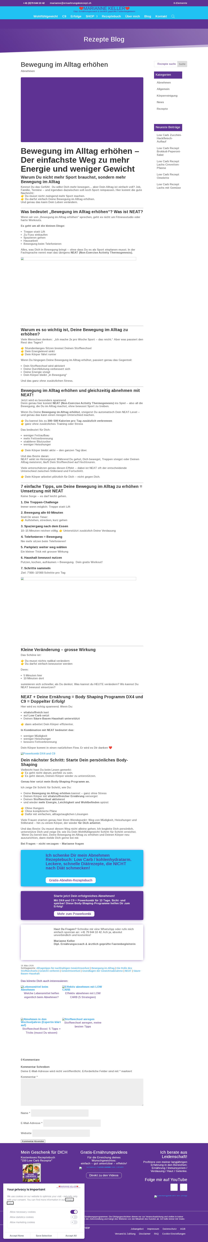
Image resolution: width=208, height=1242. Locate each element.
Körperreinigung (167, 95)
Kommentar (29, 1076)
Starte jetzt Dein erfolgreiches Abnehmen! (84, 896)
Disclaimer (144, 1234)
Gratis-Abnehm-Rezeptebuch (70, 880)
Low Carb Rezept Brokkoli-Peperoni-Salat (169, 151)
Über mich (132, 16)
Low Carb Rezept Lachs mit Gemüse (169, 186)
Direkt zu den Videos (103, 1175)
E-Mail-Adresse (31, 1123)
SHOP (90, 16)
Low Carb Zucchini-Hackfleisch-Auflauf (169, 138)
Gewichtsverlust (70, 970)
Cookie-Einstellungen (173, 1234)
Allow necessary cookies (23, 1211)
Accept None (17, 1235)
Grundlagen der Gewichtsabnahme (102, 970)
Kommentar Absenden (33, 1141)
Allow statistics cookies (22, 1217)
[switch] (74, 1212)
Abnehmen (28, 71)
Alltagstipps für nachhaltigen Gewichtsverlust (63, 968)
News (160, 102)
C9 (64, 16)
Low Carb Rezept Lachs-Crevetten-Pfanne (168, 165)
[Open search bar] (173, 16)
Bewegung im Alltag (103, 968)
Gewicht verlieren (49, 970)
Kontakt (161, 16)
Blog (147, 16)
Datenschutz (170, 1229)
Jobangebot (137, 1229)
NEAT (128, 970)
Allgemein (163, 89)
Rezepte (162, 108)
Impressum (153, 1229)
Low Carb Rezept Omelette (168, 176)
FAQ (156, 1234)
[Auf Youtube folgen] (183, 1187)
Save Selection (44, 1235)
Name (25, 1113)
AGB (182, 1229)
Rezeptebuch (111, 16)
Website (26, 1133)
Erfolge (76, 16)
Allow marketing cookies (22, 1222)
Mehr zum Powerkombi (74, 914)
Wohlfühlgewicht (45, 16)
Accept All (71, 1235)
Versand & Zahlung (125, 1234)
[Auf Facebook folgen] (174, 1187)
